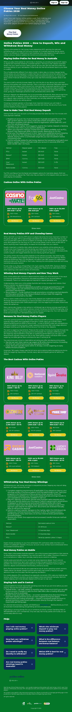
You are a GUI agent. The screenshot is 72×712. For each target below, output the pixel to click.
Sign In (54, 2)
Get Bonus (15, 221)
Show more (36, 228)
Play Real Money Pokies (12, 33)
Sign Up (64, 2)
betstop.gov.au (45, 605)
